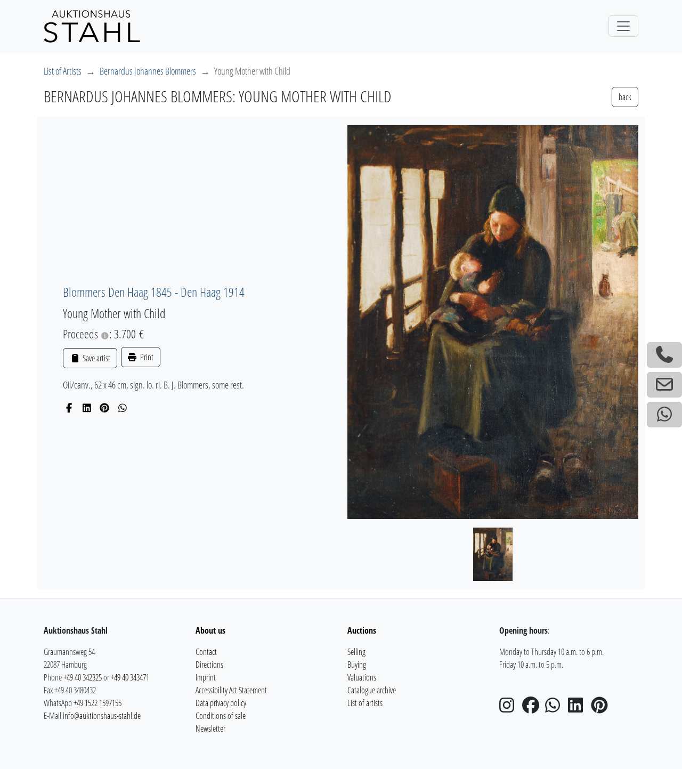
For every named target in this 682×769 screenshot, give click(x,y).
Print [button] (146, 357)
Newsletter (210, 728)
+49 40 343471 (130, 677)
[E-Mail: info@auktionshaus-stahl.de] (664, 385)
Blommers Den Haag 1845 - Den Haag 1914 (154, 292)
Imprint (206, 677)
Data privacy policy (221, 703)
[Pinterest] (105, 407)
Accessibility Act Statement (231, 690)
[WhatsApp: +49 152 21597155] (664, 414)
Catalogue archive (371, 690)
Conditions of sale (221, 716)
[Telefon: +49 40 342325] (664, 355)
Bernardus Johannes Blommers (148, 70)
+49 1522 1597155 (97, 703)
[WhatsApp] (123, 407)
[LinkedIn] (87, 407)
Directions (209, 664)
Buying (356, 664)
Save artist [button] (95, 358)
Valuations (361, 677)
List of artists (365, 703)
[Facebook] (69, 407)
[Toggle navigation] (623, 26)
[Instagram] (510, 708)
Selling (356, 652)
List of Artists (63, 70)
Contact (206, 652)
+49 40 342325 (82, 677)
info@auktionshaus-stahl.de (102, 716)
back (625, 97)
